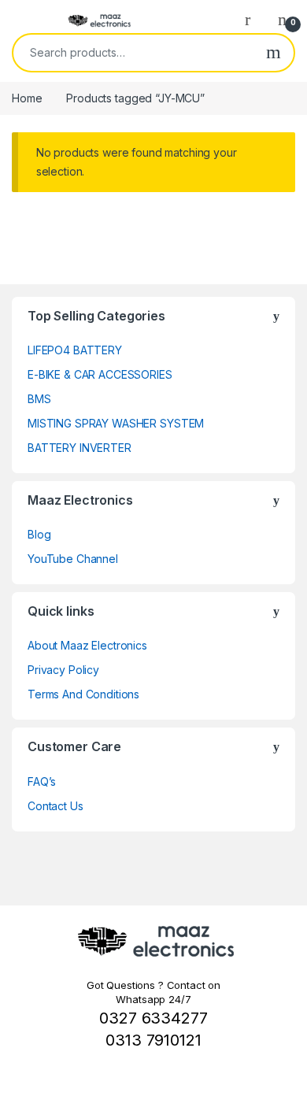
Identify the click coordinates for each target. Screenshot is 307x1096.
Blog (39, 534)
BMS (39, 398)
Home (27, 98)
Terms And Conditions (83, 694)
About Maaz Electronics (87, 645)
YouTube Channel (73, 558)
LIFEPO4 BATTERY (75, 350)
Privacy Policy (63, 669)
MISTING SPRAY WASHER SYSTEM (116, 423)
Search (273, 53)
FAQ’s (42, 781)
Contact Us (55, 806)
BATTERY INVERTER (79, 447)
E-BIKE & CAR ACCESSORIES (100, 374)
